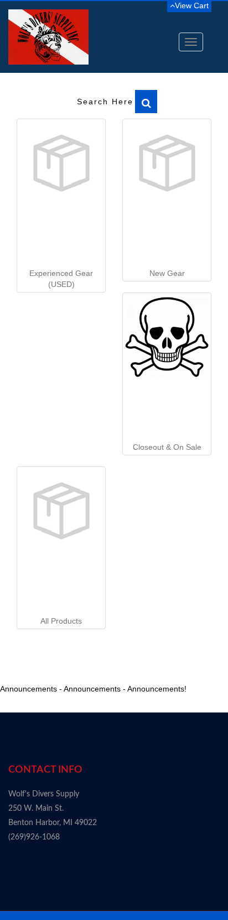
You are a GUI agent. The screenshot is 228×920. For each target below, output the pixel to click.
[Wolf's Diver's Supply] (48, 37)
